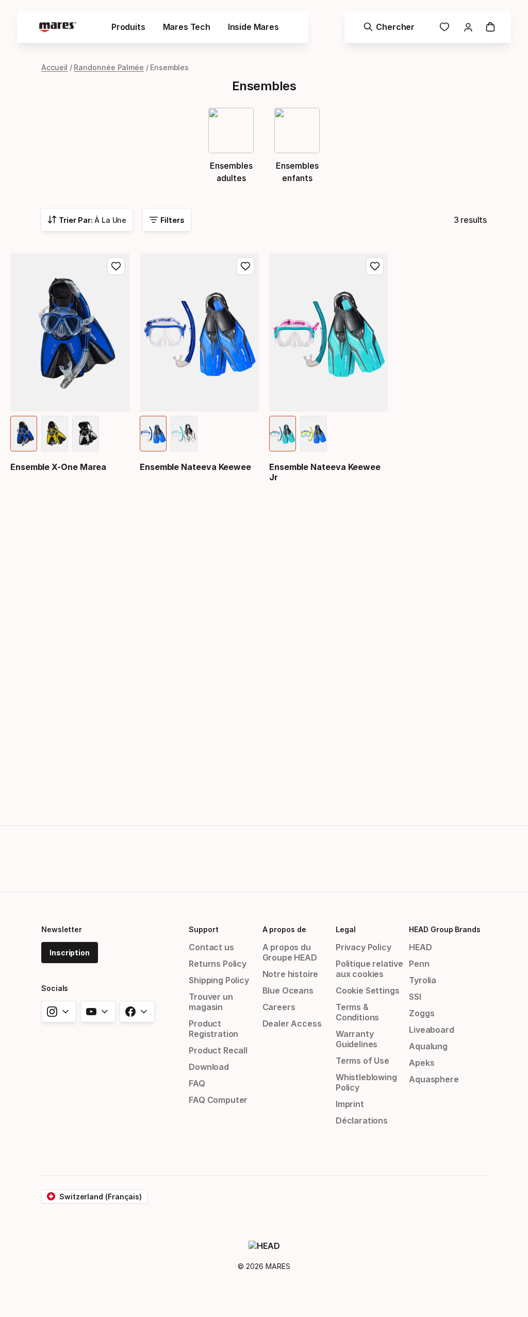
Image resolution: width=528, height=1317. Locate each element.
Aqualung (428, 1046)
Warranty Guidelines (356, 1039)
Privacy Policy (363, 947)
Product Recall (218, 1050)
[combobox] (87, 219)
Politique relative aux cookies (369, 968)
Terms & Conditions (357, 1012)
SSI (415, 996)
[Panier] (490, 27)
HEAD (420, 947)
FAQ (197, 1083)
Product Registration (213, 1028)
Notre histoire (290, 974)
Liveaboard (431, 1030)
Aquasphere (433, 1079)
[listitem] (23, 433)
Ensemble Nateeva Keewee (195, 467)
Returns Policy (217, 963)
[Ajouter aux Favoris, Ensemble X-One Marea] (116, 266)
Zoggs (421, 1013)
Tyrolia (422, 980)
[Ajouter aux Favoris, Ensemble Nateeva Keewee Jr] (375, 266)
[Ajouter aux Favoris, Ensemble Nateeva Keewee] (245, 266)
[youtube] (98, 1011)
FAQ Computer (218, 1100)
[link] (444, 27)
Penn (419, 963)
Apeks (421, 1063)
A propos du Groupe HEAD (289, 952)
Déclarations (362, 1120)
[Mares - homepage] (58, 27)
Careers (278, 1007)
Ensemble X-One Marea (58, 467)
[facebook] (137, 1011)
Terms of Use (362, 1060)
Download (209, 1067)
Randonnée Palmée (109, 67)
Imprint (350, 1104)
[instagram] (58, 1011)
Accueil (54, 67)
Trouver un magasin (211, 1001)
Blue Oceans (288, 990)
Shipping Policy (219, 980)
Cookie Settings (367, 990)
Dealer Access (292, 1023)
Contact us (211, 947)
